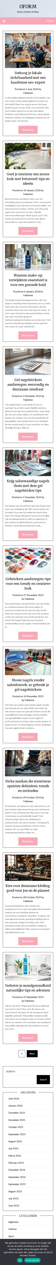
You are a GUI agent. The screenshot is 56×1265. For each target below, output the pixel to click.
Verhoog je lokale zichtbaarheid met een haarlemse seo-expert (28, 77)
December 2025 (16, 1112)
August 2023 (15, 1191)
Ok (20, 1260)
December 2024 (16, 1169)
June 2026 (13, 1098)
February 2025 (16, 1162)
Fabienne (28, 92)
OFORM (28, 6)
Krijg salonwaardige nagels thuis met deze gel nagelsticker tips (28, 485)
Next (32, 1053)
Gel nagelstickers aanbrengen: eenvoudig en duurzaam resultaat (28, 384)
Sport (11, 1236)
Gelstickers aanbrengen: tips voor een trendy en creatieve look (28, 583)
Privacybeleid (32, 1260)
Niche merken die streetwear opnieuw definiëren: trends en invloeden (28, 786)
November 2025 (16, 1119)
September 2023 (17, 1184)
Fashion (12, 1229)
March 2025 (14, 1155)
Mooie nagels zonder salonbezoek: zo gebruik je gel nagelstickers (28, 685)
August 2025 (15, 1141)
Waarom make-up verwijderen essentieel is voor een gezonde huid (28, 280)
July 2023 (13, 1198)
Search (10, 1071)
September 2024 (17, 1177)
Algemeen (13, 1221)
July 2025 (13, 1148)
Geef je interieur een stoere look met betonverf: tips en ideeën (28, 179)
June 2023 (13, 1205)
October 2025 (15, 1127)
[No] (52, 1252)
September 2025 (17, 1134)
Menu (50, 20)
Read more (28, 129)
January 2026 (15, 1105)
